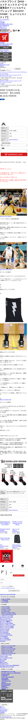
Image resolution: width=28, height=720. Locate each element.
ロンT (10, 72)
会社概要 (2, 22)
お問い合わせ (3, 28)
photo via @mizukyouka (5, 399)
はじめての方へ (4, 709)
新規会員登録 (3, 710)
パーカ (21, 72)
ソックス (7, 72)
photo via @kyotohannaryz (6, 269)
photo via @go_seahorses (6, 216)
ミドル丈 (2, 83)
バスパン (2, 72)
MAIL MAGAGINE (5, 64)
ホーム (1, 706)
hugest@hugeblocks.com (5, 716)
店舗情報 (2, 712)
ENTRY (2, 66)
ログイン (2, 21)
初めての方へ (3, 27)
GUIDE (2, 63)
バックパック (15, 72)
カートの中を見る (4, 19)
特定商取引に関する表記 (6, 24)
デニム (6, 73)
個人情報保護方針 (4, 25)
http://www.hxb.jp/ (13, 139)
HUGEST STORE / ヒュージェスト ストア (10, 75)
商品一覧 (2, 707)
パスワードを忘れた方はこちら (8, 588)
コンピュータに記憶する (7, 586)
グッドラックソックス (5, 76)
